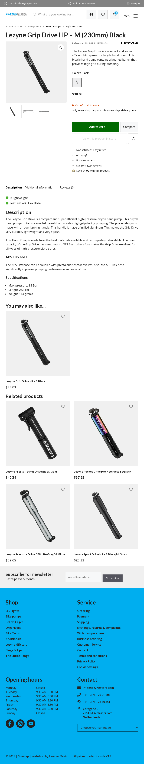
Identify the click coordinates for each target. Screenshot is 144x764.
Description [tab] (14, 187)
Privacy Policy (86, 661)
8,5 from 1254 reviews (84, 3)
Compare (129, 127)
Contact (82, 650)
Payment (83, 616)
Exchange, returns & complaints (99, 628)
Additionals (13, 639)
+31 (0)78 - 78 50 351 (96, 702)
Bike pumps (34, 26)
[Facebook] (10, 723)
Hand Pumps (53, 26)
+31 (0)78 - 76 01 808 (96, 695)
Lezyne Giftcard (16, 644)
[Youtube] (31, 723)
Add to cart (97, 127)
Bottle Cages (14, 622)
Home (9, 26)
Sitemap (23, 756)
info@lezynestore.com (98, 688)
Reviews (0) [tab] (67, 187)
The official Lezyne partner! (22, 3)
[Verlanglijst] (91, 14)
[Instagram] (20, 723)
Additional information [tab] (39, 187)
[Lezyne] (129, 43)
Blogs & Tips (14, 650)
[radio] (77, 82)
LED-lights (12, 611)
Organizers (13, 628)
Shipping (83, 622)
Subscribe (112, 578)
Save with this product (93, 170)
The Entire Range (17, 656)
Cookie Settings (87, 667)
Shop (20, 26)
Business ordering (89, 639)
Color (76, 73)
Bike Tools (13, 633)
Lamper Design (59, 756)
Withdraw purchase (90, 633)
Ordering (83, 611)
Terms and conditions (92, 656)
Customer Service (89, 644)
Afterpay (135, 3)
